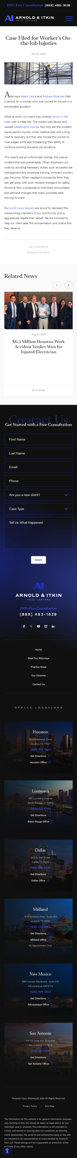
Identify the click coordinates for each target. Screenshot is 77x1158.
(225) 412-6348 (40, 809)
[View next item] (69, 285)
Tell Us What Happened (26, 522)
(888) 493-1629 (57, 5)
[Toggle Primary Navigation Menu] (69, 18)
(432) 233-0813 (40, 927)
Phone (13, 481)
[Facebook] (24, 626)
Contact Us (38, 684)
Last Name (17, 453)
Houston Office (38, 762)
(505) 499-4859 (40, 992)
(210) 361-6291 (40, 1051)
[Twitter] (31, 626)
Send (38, 559)
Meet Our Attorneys (38, 658)
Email (13, 467)
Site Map (49, 1106)
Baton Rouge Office (38, 821)
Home (38, 649)
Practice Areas (38, 667)
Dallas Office (38, 880)
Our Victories (38, 675)
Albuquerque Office (38, 1004)
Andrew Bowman (54, 96)
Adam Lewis (28, 96)
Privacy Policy (30, 1106)
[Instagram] (45, 626)
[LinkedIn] (53, 626)
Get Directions (38, 756)
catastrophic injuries (26, 127)
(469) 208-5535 (40, 868)
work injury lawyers (22, 208)
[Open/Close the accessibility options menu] (7, 1151)
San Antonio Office (38, 1063)
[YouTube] (38, 626)
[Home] (29, 18)
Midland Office (38, 939)
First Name (17, 439)
